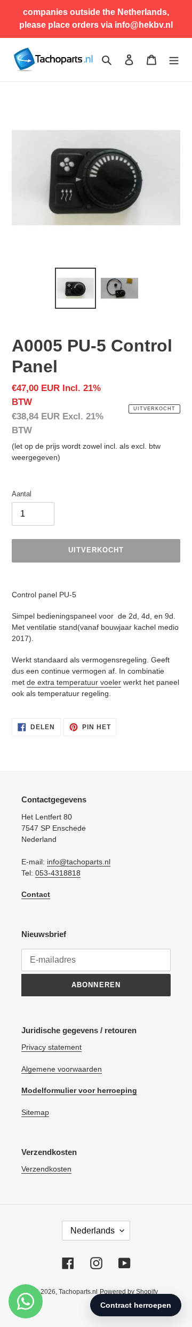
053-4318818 (58, 873)
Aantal (21, 494)
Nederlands (92, 1230)
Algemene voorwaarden (61, 1069)
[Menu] (174, 59)
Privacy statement (51, 1047)
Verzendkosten (46, 1169)
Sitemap (35, 1112)
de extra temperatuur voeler (74, 682)
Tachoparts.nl (78, 1291)
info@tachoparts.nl (78, 861)
